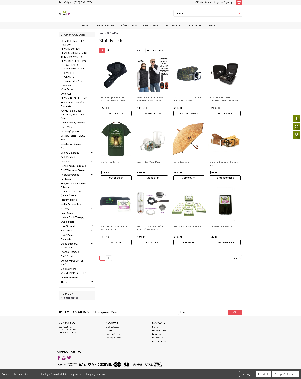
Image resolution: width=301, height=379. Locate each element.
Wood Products (69, 277)
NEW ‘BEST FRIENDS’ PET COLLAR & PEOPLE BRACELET (73, 64)
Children (65, 161)
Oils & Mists (67, 222)
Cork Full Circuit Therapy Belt (224, 163)
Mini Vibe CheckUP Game (187, 226)
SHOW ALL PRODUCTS (67, 75)
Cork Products (68, 157)
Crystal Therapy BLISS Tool (73, 137)
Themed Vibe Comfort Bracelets (73, 104)
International (151, 25)
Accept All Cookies (285, 374)
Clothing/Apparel (70, 131)
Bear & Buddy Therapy (73, 122)
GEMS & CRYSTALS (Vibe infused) (72, 193)
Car (62, 148)
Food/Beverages (70, 174)
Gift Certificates (112, 327)
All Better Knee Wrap (221, 226)
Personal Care (68, 230)
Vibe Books (67, 89)
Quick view (116, 89)
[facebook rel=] (59, 358)
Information (128, 25)
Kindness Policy (104, 25)
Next (236, 258)
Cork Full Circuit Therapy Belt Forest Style (187, 99)
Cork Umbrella (181, 161)
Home (85, 25)
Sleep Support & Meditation (70, 245)
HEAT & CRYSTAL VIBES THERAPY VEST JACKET (150, 99)
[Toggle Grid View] (102, 50)
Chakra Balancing (70, 153)
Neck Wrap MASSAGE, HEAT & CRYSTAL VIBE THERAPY (113, 100)
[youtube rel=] (64, 358)
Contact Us (195, 25)
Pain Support (68, 226)
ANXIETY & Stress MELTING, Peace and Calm (72, 114)
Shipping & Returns (114, 337)
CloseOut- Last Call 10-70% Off (74, 43)
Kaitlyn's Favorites (71, 204)
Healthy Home (69, 200)
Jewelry (65, 208)
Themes (65, 282)
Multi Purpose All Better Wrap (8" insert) (114, 228)
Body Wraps (68, 127)
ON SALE (66, 94)
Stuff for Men (68, 256)
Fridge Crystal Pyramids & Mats (74, 185)
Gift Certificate (203, 2)
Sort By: (140, 50)
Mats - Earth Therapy (72, 217)
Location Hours (174, 25)
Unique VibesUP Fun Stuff (72, 262)
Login (217, 2)
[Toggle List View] (108, 50)
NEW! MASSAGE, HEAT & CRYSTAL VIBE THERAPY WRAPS (74, 53)
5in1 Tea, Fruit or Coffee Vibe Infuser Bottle (150, 228)
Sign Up (228, 2)
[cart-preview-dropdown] (238, 2)
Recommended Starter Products (73, 83)
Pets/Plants (67, 235)
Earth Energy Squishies (73, 166)
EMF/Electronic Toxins (73, 170)
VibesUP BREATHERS (73, 273)
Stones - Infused (70, 252)
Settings (247, 374)
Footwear (66, 179)
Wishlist (213, 25)
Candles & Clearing (71, 144)
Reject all (263, 374)
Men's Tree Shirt (110, 161)
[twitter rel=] (69, 358)
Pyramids (66, 239)
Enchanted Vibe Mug (148, 161)
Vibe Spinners (68, 269)
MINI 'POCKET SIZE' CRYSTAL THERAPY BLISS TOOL (224, 100)
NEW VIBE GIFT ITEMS (74, 98)
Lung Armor (67, 213)
